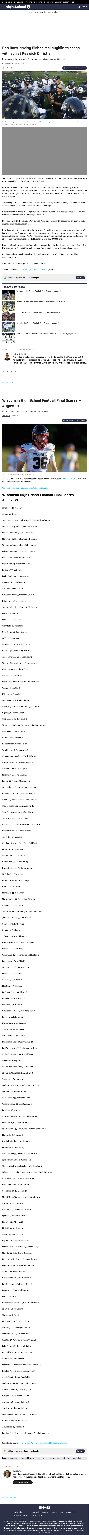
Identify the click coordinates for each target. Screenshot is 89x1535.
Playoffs (50, 12)
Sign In (84, 7)
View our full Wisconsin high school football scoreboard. (43, 1443)
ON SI (10, 2)
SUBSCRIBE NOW (69, 2)
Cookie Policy (17, 1512)
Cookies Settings (37, 1515)
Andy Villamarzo (7, 63)
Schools (42, 12)
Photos (56, 12)
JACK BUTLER (17, 1471)
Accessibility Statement (40, 1512)
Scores (36, 12)
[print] (15, 371)
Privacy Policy (71, 1512)
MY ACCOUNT (57, 2)
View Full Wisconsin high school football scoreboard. (25, 488)
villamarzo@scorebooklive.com (33, 270)
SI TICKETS (28, 2)
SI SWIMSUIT (18, 2)
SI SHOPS (47, 2)
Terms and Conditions (20, 1515)
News (30, 12)
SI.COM (4, 2)
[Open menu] (3, 7)
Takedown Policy (57, 1512)
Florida (11, 382)
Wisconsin (12, 1497)
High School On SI (70, 479)
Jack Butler (6, 416)
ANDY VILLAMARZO (19, 354)
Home (4, 382)
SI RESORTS (38, 2)
